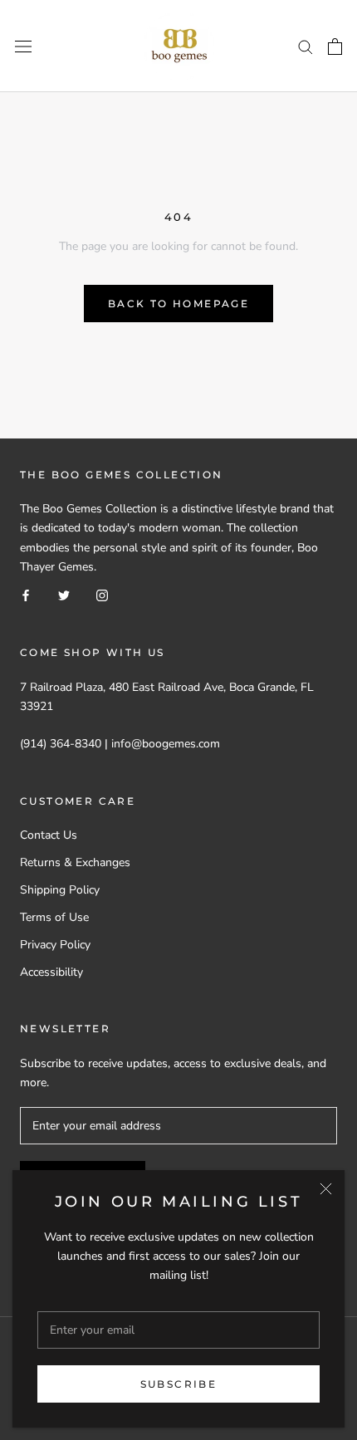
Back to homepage (178, 303)
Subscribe (179, 1384)
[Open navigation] (23, 46)
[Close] (326, 1189)
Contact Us (48, 835)
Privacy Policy (55, 945)
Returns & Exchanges (75, 862)
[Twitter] (64, 595)
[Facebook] (26, 595)
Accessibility (51, 972)
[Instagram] (102, 595)
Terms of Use (54, 917)
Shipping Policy (60, 890)
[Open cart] (335, 46)
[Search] (305, 46)
